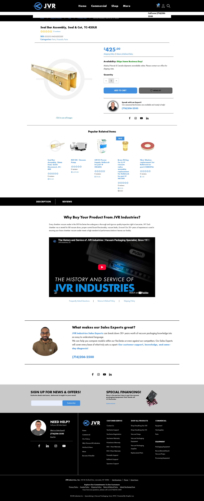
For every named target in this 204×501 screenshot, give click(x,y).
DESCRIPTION (43, 201)
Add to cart (120, 90)
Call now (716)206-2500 (157, 15)
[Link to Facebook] (129, 118)
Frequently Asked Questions (79, 301)
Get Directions (116, 480)
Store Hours (134, 480)
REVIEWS (67, 201)
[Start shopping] (158, 6)
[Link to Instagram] (135, 118)
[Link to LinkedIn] (147, 118)
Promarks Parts (62, 39)
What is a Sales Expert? (57, 430)
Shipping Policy (109, 54)
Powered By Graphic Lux (126, 496)
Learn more (110, 403)
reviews (51, 176)
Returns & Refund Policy (106, 301)
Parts (54, 39)
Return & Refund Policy (125, 54)
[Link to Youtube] (141, 118)
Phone (126, 480)
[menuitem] (82, 6)
